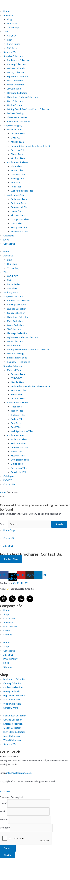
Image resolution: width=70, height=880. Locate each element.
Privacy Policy (10, 627)
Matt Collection (15, 81)
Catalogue (8, 236)
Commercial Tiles (20, 207)
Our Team (12, 24)
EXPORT (7, 240)
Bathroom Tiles (19, 199)
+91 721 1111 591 (20, 583)
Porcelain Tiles (18, 150)
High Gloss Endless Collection (22, 97)
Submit (8, 848)
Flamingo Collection (17, 93)
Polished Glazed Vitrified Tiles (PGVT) (30, 146)
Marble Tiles (17, 142)
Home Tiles (17, 211)
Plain (9, 40)
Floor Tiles (16, 166)
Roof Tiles (16, 187)
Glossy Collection (16, 73)
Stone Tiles (17, 154)
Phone (4, 820)
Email (3, 811)
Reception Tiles (19, 228)
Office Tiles (17, 224)
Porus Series (13, 44)
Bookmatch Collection (18, 60)
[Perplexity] (12, 598)
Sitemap (7, 635)
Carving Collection (16, 64)
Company (5, 828)
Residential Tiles (19, 232)
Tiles (5, 32)
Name (3, 803)
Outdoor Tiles (18, 175)
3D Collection (14, 89)
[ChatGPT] (3, 598)
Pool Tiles (16, 183)
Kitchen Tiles (18, 215)
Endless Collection (16, 68)
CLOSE (7, 855)
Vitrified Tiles (18, 158)
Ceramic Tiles (18, 134)
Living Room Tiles (20, 219)
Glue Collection (15, 101)
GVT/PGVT (12, 36)
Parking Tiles (17, 179)
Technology (13, 28)
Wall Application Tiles (22, 191)
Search (3, 524)
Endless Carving (15, 113)
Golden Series (14, 105)
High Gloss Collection (18, 77)
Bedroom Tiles (18, 203)
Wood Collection (15, 85)
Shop (6, 614)
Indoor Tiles (17, 170)
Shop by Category (12, 126)
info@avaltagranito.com (19, 773)
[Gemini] (30, 598)
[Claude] (21, 598)
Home (6, 11)
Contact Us (9, 244)
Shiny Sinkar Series (17, 117)
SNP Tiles (12, 48)
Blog (9, 19)
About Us (8, 15)
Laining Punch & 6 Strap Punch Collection (28, 109)
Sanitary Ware (10, 52)
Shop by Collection (13, 56)
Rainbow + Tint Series (18, 121)
